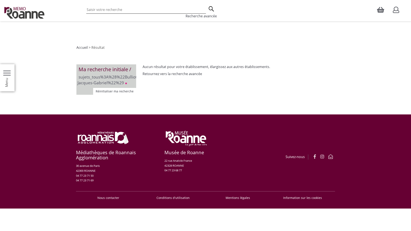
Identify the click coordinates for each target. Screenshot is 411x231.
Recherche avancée (201, 16)
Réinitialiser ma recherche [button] (115, 91)
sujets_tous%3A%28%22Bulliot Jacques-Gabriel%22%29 (107, 79)
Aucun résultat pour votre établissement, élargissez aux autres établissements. (206, 66)
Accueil (82, 47)
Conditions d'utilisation (173, 198)
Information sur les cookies (302, 198)
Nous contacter (108, 198)
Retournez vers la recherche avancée (172, 73)
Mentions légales (238, 198)
